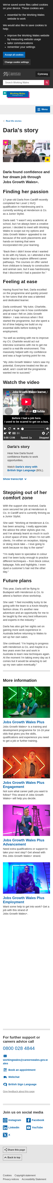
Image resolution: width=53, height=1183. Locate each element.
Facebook (40, 1119)
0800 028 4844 (19, 1048)
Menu (45, 109)
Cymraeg (43, 74)
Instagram (16, 1119)
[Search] (46, 82)
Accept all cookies (14, 54)
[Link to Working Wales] (16, 94)
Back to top (14, 1157)
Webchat (13, 1076)
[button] (5, 429)
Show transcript (15, 479)
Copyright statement (25, 1175)
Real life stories (13, 121)
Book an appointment (21, 1069)
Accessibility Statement (34, 1179)
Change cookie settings (17, 62)
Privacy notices (11, 1179)
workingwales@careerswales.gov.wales (25, 1061)
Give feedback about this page (19, 1091)
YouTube (40, 1127)
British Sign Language (22, 1084)
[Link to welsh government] (12, 75)
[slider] (22, 429)
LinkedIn (16, 1127)
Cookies (7, 1175)
